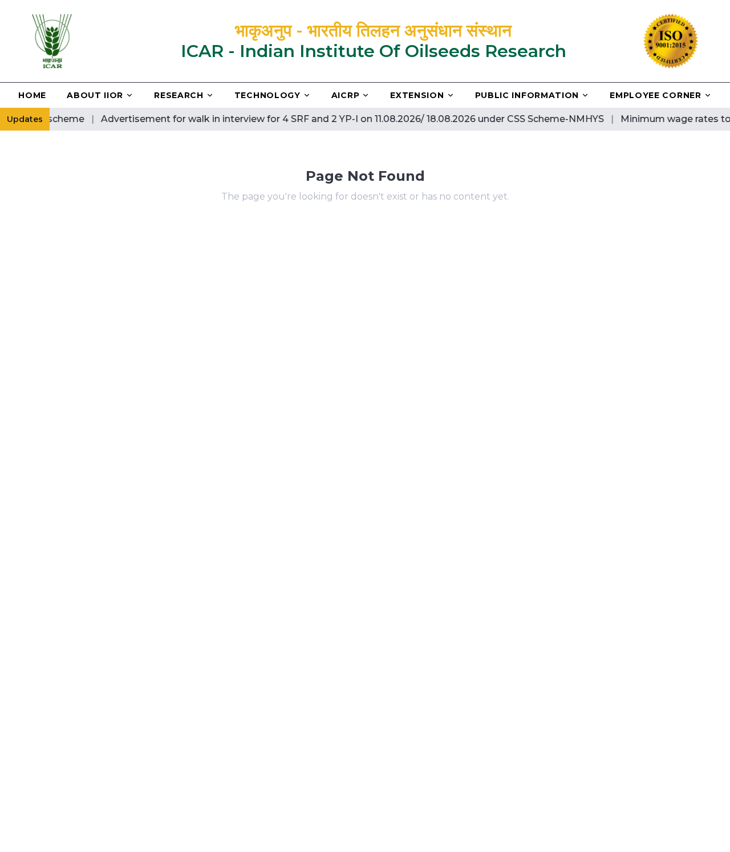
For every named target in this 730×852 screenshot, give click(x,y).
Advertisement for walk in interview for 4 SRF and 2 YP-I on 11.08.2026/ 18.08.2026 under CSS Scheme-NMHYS (342, 118)
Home (32, 95)
